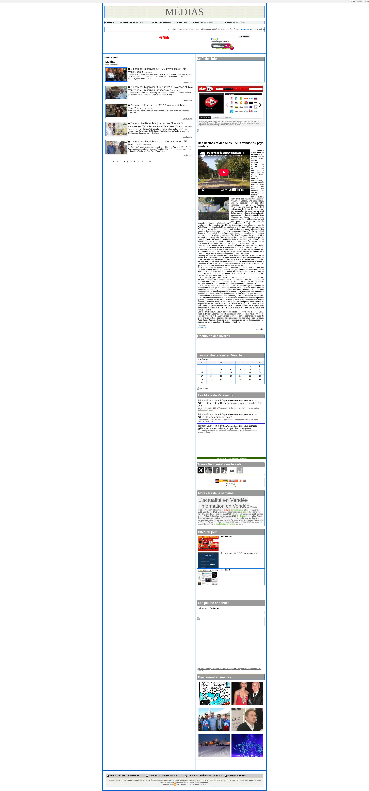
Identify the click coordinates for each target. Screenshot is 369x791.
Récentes (202, 608)
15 (250, 373)
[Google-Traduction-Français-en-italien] (229, 480)
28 (240, 379)
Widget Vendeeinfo (236, 776)
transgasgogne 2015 (228, 516)
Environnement (237, 510)
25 (211, 379)
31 (202, 383)
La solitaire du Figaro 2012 (220, 514)
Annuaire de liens (235, 22)
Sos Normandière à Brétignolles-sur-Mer (239, 553)
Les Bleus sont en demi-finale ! (216, 417)
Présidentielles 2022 (226, 522)
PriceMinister (243, 458)
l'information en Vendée (223, 506)
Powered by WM (199, 784)
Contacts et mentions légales (124, 776)
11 (211, 373)
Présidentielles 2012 (213, 510)
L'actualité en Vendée (223, 500)
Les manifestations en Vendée (220, 355)
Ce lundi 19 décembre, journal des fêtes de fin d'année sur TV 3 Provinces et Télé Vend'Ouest (155, 125)
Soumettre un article (132, 22)
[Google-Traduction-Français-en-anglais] (217, 480)
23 (260, 376)
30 (260, 379)
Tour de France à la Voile (238, 518)
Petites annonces (162, 22)
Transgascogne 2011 (247, 514)
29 (250, 379)
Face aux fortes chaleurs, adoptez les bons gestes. (226, 428)
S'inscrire (351, 1)
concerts (239, 524)
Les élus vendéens (205, 518)
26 (221, 379)
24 (202, 379)
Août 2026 (204, 359)
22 (250, 376)
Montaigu (255, 522)
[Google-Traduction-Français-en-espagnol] (221, 480)
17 (202, 376)
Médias (184, 11)
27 (231, 379)
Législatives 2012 (210, 512)
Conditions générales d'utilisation (204, 776)
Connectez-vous (362, 1)
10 (139, 161)
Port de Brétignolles (211, 516)
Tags (190, 784)
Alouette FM (226, 536)
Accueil (110, 22)
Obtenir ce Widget (231, 486)
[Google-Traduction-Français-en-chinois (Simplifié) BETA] (236, 480)
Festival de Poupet (255, 516)
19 (150, 161)
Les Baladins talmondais (225, 524)
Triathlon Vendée (221, 518)
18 (211, 376)
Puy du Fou (212, 522)
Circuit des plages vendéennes (230, 512)
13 (231, 373)
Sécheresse (242, 516)
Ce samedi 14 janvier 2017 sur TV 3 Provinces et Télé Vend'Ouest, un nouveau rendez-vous (160, 89)
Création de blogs (203, 22)
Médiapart (225, 570)
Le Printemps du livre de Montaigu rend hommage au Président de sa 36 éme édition (174, 29)
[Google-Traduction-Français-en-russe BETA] (233, 480)
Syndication (181, 784)
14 (240, 373)
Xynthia (227, 520)
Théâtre (235, 514)
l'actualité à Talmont (238, 520)
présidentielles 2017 (243, 522)
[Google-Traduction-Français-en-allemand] (225, 480)
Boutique (182, 22)
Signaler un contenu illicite (162, 776)
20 (231, 376)
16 (260, 373)
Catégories (214, 608)
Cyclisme (205, 514)
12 (221, 373)
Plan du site (168, 784)
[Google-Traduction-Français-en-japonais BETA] (240, 480)
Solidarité (226, 510)
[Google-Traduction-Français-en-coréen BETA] (244, 480)
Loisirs (245, 512)
